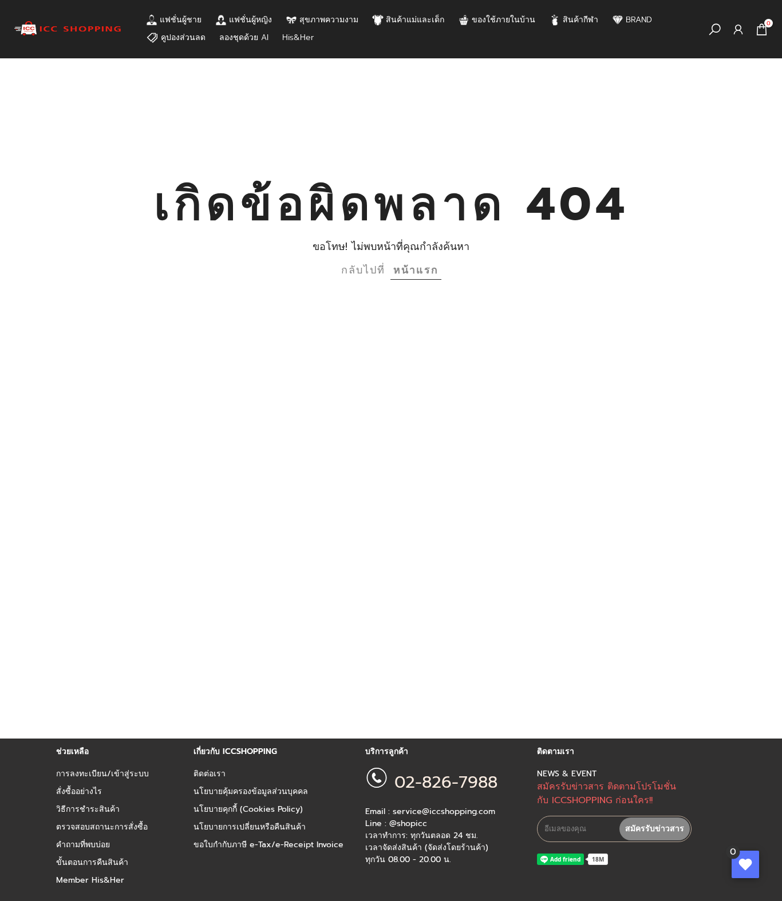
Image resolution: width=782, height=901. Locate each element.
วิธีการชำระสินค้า (88, 809)
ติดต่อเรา (209, 774)
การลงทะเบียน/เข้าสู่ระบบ (102, 774)
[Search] (715, 29)
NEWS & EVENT (567, 774)
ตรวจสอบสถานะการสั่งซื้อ (102, 827)
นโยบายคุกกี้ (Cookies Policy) (248, 809)
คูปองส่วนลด (183, 37)
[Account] (738, 29)
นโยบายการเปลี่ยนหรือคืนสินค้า (249, 827)
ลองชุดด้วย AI (243, 37)
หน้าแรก (416, 270)
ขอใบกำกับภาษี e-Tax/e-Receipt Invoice (268, 845)
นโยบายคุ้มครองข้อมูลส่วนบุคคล (250, 791)
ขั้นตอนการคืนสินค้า (92, 862)
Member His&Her (90, 880)
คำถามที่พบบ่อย (83, 845)
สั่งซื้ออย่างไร (79, 791)
